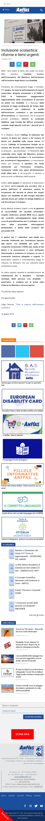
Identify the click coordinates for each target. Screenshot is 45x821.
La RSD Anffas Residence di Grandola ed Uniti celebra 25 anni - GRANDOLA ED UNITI (27, 568)
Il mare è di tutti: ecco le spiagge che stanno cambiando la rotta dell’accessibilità (29, 688)
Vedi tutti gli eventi (36, 615)
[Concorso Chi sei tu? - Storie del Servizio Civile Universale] (7, 632)
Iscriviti (37, 346)
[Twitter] (36, 805)
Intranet (37, 795)
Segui (8, 346)
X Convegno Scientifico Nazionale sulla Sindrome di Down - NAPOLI (27, 580)
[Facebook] (25, 805)
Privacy (29, 795)
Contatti (11, 795)
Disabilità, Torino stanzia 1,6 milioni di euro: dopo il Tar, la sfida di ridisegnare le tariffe (28, 644)
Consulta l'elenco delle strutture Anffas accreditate (22, 411)
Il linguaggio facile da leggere (15, 460)
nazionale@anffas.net (22, 777)
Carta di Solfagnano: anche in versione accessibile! (23, 539)
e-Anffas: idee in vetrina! (13, 435)
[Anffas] (31, 750)
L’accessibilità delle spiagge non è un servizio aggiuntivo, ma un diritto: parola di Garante (29, 658)
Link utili (20, 795)
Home (3, 795)
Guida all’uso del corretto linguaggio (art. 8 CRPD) (22, 513)
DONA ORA (22, 734)
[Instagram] (30, 805)
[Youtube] (41, 805)
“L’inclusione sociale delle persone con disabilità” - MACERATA (26, 606)
